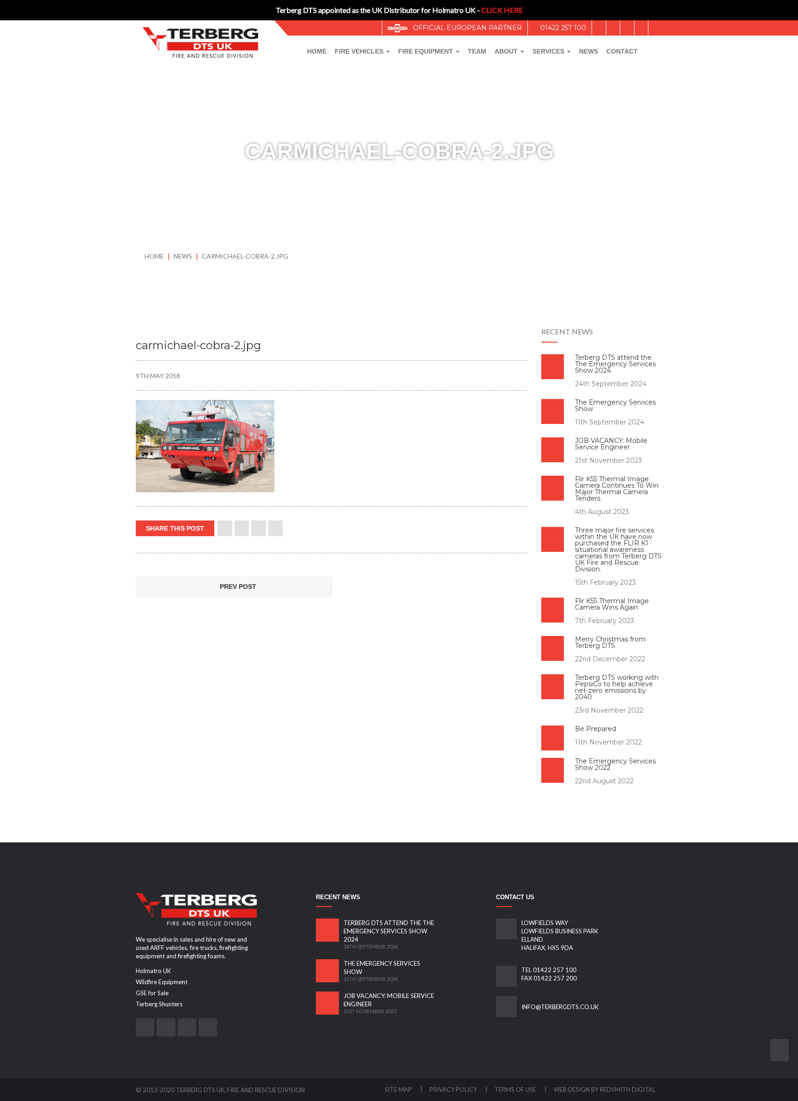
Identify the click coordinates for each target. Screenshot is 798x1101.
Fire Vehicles (360, 51)
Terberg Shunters (159, 1004)
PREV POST (237, 586)
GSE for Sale (152, 993)
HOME (154, 256)
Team (477, 51)
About (507, 51)
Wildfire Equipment (161, 982)
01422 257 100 (562, 28)
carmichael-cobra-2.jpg (245, 256)
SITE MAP (399, 1089)
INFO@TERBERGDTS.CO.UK (559, 1006)
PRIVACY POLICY (453, 1089)
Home (316, 51)
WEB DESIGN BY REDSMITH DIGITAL (604, 1089)
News (588, 51)
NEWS (183, 256)
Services (549, 51)
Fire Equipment (426, 51)
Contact (622, 51)
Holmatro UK (153, 970)
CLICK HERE (502, 10)
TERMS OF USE (516, 1089)
